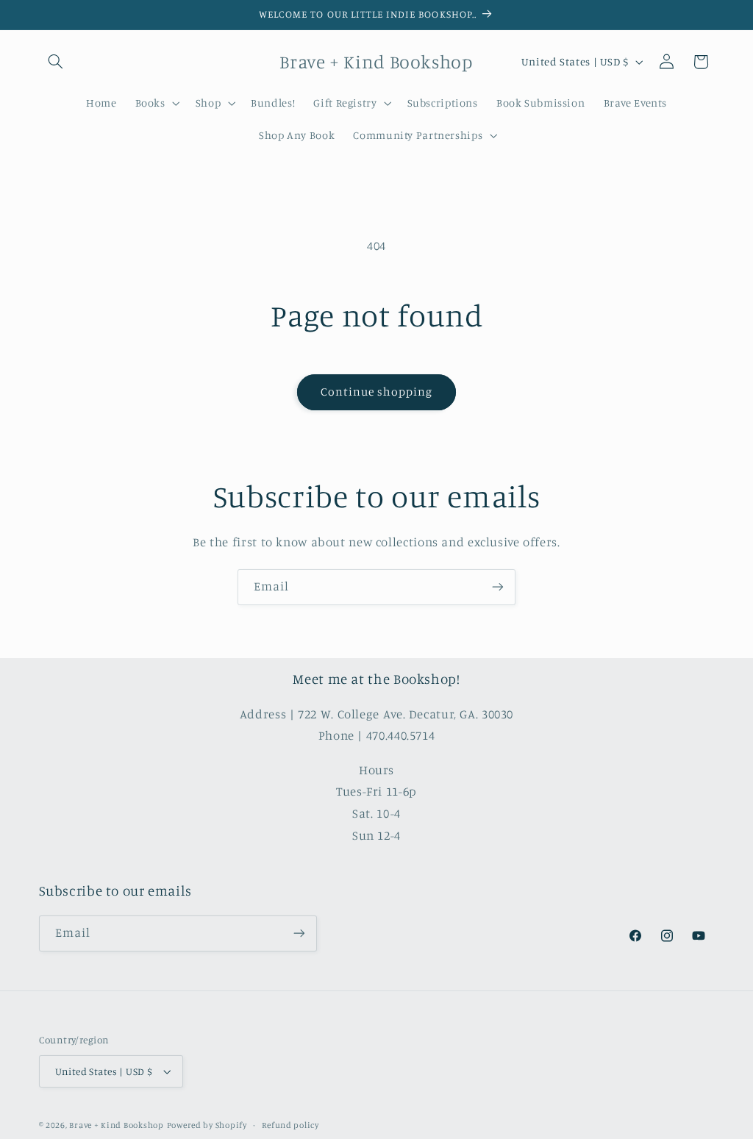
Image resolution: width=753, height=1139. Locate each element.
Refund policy (290, 1125)
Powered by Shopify (207, 1125)
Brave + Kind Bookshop (116, 1125)
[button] (56, 62)
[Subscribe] (498, 587)
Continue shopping (377, 392)
